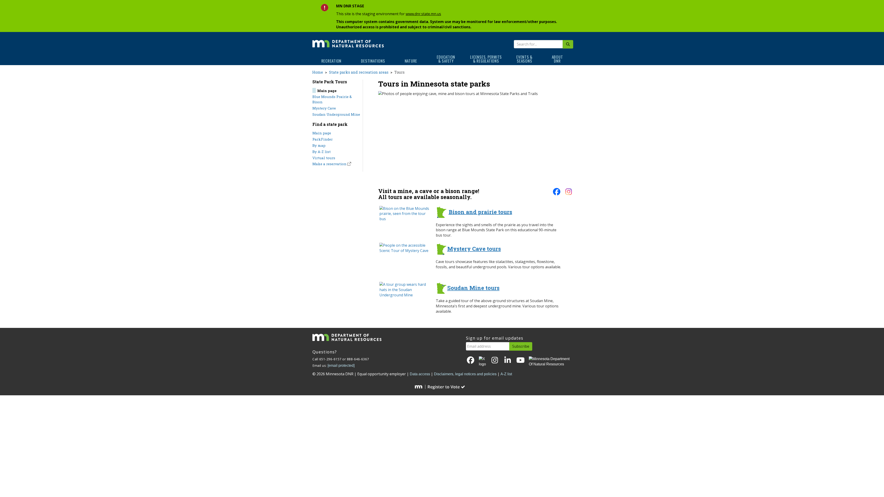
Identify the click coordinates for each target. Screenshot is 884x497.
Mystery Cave (324, 108)
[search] (568, 44)
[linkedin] (507, 360)
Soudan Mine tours (473, 288)
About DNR (557, 59)
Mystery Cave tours (474, 248)
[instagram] (568, 193)
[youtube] (520, 360)
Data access (420, 374)
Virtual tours (323, 158)
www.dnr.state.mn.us (423, 13)
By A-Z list (321, 151)
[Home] (348, 40)
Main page (321, 133)
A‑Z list (506, 374)
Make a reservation (329, 164)
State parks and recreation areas (358, 72)
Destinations (373, 61)
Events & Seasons (524, 59)
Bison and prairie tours (480, 211)
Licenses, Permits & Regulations (486, 59)
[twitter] (483, 361)
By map (319, 145)
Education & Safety (446, 59)
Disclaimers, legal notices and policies (465, 374)
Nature (411, 61)
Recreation (331, 61)
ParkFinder (322, 139)
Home (317, 72)
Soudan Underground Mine (336, 114)
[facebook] (556, 193)
